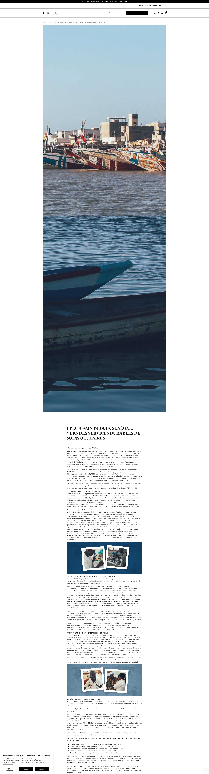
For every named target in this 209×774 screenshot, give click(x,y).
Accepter (25, 769)
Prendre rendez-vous (137, 13)
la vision (100, 518)
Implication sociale (73, 417)
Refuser (41, 769)
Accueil (45, 22)
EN (165, 5)
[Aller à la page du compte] (162, 13)
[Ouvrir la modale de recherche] (155, 13)
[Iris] (50, 13)
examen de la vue (121, 460)
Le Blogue (52, 22)
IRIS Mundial (85, 417)
